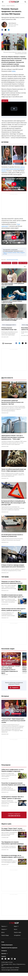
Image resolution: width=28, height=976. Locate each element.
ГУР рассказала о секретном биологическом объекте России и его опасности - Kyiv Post (12, 402)
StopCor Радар (5, 935)
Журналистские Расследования (9, 948)
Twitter (17, 252)
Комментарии (8, 343)
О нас (2, 942)
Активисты (4, 950)
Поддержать (15, 687)
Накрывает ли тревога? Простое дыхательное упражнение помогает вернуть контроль (11, 583)
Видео (15, 926)
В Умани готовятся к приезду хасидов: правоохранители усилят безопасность (13, 566)
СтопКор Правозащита (7, 945)
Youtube (14, 252)
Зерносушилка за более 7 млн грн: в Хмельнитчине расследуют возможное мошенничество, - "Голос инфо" (12, 437)
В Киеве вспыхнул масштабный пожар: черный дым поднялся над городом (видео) (9, 330)
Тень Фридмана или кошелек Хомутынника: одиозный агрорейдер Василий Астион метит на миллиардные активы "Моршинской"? (13, 844)
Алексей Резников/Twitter (12, 259)
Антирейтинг (17, 935)
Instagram (22, 252)
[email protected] (14, 970)
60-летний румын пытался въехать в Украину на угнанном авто (12, 535)
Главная (3, 5)
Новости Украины (11, 5)
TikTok (5, 254)
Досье (2, 932)
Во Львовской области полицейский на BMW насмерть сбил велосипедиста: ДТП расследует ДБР (13, 502)
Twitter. (14, 71)
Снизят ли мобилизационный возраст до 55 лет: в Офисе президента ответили (13, 470)
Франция (15, 263)
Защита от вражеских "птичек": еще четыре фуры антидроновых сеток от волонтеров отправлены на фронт (11, 669)
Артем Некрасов (12, 23)
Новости (3, 929)
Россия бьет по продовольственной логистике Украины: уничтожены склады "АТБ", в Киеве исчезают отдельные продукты (13, 785)
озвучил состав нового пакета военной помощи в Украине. (13, 169)
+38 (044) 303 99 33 (14, 816)
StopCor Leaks (6, 824)
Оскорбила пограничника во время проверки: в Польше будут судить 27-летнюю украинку (12, 596)
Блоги (15, 929)
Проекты (3, 926)
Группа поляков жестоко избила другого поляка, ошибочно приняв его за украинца (13, 610)
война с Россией (23, 263)
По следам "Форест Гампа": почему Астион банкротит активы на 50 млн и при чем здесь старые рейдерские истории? (13, 830)
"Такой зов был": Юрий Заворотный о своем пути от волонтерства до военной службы (13, 720)
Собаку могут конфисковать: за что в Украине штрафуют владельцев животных (12, 771)
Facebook (10, 252)
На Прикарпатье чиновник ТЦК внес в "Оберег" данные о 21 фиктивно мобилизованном (12, 798)
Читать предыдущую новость (9, 325)
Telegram (5, 252)
